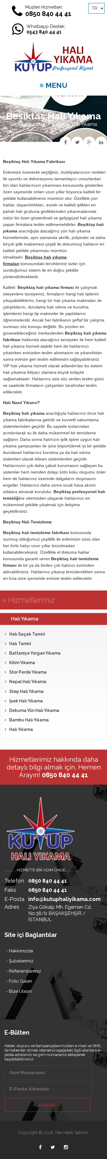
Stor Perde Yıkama (28, 672)
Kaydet (48, 1105)
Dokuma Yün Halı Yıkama (34, 710)
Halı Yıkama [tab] (24, 619)
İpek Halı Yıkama (26, 701)
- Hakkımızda (19, 951)
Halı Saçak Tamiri (27, 634)
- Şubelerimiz (19, 961)
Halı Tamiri (20, 643)
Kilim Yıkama (22, 662)
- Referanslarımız (23, 971)
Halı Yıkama (21, 729)
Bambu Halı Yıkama (29, 720)
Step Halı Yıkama (26, 691)
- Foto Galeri (19, 981)
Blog (41, 124)
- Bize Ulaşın (19, 991)
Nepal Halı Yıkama (27, 681)
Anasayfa (20, 124)
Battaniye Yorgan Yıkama (35, 653)
